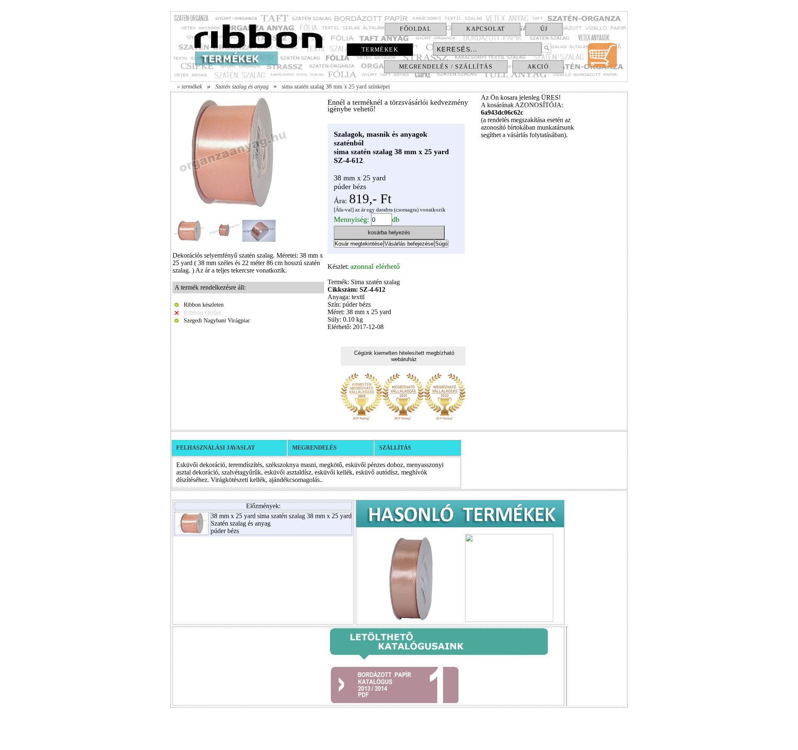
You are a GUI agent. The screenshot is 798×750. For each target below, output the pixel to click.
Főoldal (415, 29)
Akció (538, 67)
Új (544, 29)
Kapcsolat (485, 29)
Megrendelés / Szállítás (446, 67)
